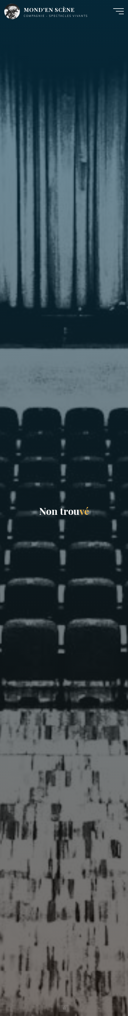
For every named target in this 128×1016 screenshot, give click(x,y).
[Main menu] (118, 11)
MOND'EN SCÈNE (49, 9)
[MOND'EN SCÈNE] (12, 11)
